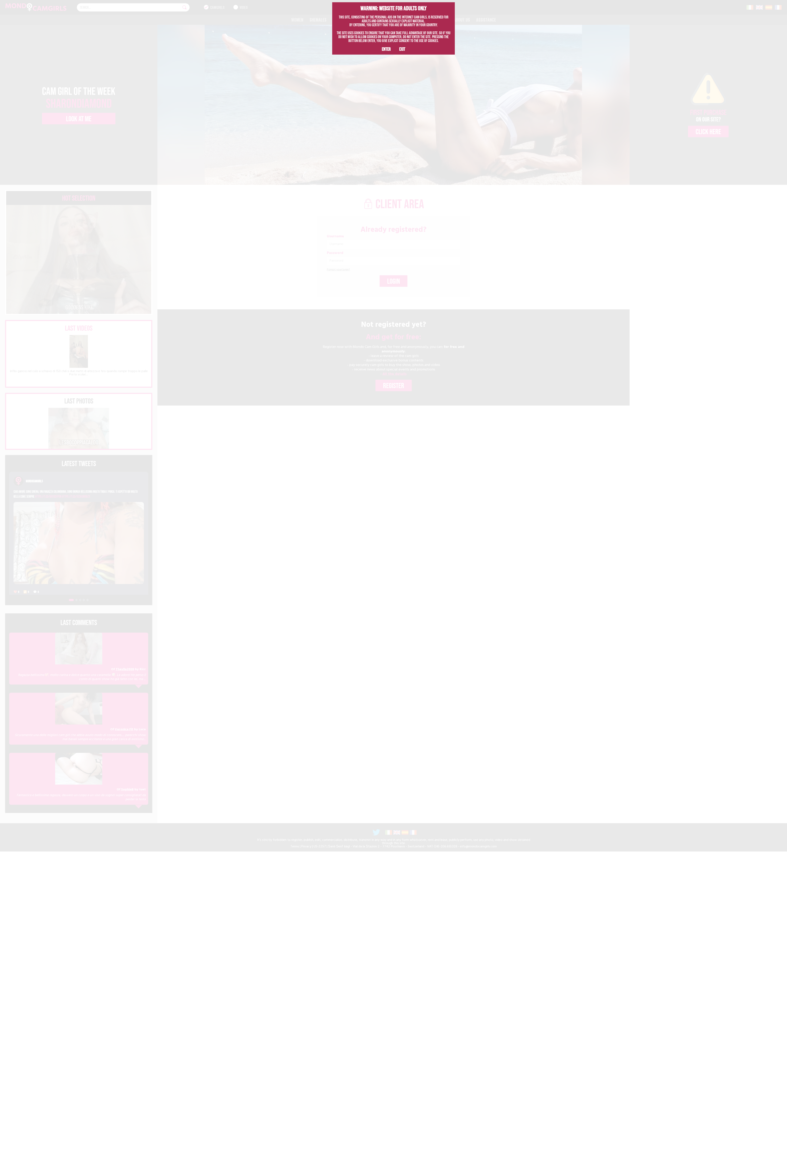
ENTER (386, 49)
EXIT (402, 49)
